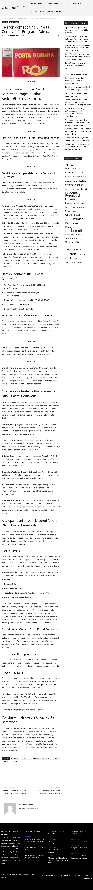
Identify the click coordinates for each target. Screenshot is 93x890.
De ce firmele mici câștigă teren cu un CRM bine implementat (77, 73)
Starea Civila (74, 242)
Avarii (82, 173)
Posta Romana (13, 22)
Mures (67, 211)
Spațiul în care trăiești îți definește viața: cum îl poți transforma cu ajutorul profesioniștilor (75, 112)
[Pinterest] (15, 41)
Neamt (73, 211)
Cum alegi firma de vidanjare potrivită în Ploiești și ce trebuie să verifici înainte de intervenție (77, 39)
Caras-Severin (77, 176)
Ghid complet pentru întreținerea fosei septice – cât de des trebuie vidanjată (78, 80)
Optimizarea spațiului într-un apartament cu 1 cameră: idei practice (76, 30)
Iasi (66, 207)
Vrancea (73, 263)
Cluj (84, 176)
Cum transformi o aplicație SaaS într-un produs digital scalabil (77, 88)
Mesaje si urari (75, 839)
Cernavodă (14, 758)
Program (55, 758)
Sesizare (69, 238)
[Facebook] (4, 41)
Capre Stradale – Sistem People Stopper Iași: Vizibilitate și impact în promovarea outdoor (78, 56)
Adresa (69, 172)
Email (84, 188)
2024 (69, 165)
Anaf (76, 172)
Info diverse (27, 837)
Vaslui (67, 263)
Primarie (71, 223)
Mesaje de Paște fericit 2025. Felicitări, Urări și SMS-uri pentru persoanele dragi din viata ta (77, 122)
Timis (66, 259)
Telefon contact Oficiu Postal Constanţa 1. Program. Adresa (14, 792)
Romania (79, 235)
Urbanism (77, 258)
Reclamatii (6, 761)
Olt (82, 215)
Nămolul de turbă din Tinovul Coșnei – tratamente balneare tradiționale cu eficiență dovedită (78, 102)
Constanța (24, 758)
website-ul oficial (35, 710)
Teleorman (81, 254)
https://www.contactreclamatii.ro (29, 808)
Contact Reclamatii (17, 874)
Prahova (68, 219)
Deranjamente (70, 189)
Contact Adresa (34, 758)
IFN (70, 207)
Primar (78, 219)
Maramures (80, 207)
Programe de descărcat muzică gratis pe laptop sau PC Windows (34, 858)
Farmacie (70, 199)
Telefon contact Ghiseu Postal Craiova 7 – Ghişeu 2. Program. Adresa (58, 860)
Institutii (10, 19)
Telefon (14, 761)
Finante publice (72, 203)
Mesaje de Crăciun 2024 (79, 842)
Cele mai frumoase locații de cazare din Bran (76, 94)
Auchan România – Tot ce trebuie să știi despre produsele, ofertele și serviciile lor (78, 131)
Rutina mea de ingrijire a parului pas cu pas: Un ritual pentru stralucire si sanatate (77, 146)
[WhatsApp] (20, 41)
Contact (79, 180)
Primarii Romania (53, 839)
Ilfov (74, 207)
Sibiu (76, 238)
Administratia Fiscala (74, 168)
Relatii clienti (69, 235)
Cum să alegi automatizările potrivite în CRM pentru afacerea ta (77, 65)
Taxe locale (73, 250)
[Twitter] (9, 41)
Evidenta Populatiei (72, 194)
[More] (26, 41)
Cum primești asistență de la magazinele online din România (77, 139)
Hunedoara (84, 203)
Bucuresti (68, 176)
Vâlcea (79, 263)
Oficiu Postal (46, 758)
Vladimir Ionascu (13, 35)
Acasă (4, 19)
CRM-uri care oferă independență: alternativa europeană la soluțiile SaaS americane (78, 47)
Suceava (68, 246)
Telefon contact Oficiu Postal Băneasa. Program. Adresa (48, 792)
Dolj (78, 189)
